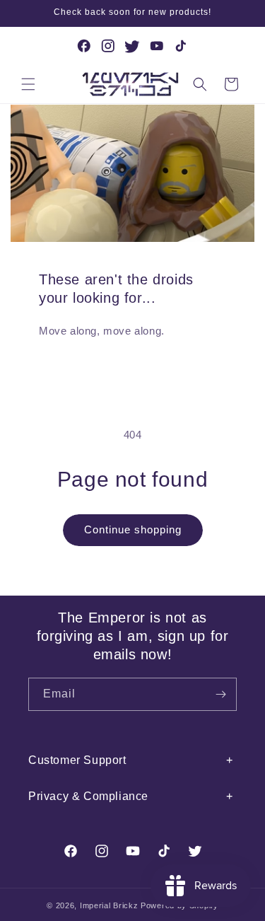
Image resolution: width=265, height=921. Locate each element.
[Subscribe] (220, 694)
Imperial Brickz (109, 905)
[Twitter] (133, 46)
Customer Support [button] (77, 760)
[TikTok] (181, 46)
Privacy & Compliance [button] (88, 796)
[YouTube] (157, 46)
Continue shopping (133, 529)
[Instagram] (108, 46)
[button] (28, 84)
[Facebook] (84, 46)
